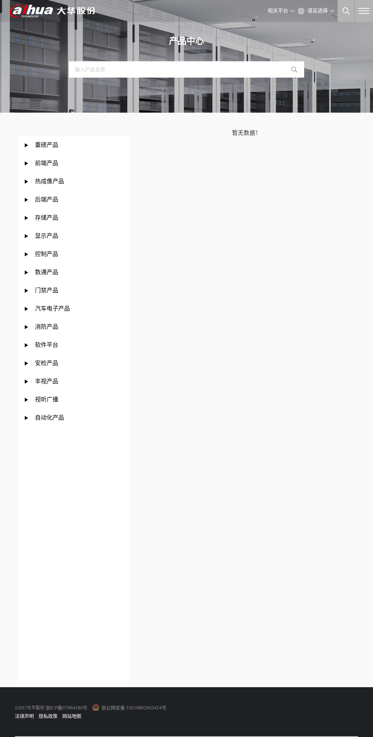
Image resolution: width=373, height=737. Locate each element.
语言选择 (317, 10)
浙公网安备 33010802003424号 (133, 707)
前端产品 (46, 163)
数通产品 (46, 272)
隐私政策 (48, 716)
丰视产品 (46, 381)
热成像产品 (49, 181)
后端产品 (46, 199)
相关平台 (278, 10)
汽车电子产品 (52, 308)
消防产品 (46, 327)
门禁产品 (46, 290)
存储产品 (46, 218)
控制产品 (47, 254)
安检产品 (46, 363)
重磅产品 (46, 145)
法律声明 (24, 716)
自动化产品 (49, 417)
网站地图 (71, 716)
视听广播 (46, 399)
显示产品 (46, 236)
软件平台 (46, 345)
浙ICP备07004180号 (66, 707)
